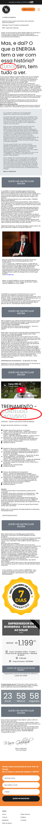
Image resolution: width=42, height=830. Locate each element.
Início (4, 814)
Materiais (5, 820)
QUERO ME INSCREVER (21, 798)
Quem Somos (25, 814)
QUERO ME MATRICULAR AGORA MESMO (21, 669)
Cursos (4, 817)
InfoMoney (10, 275)
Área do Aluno (29, 9)
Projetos (23, 817)
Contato (23, 820)
